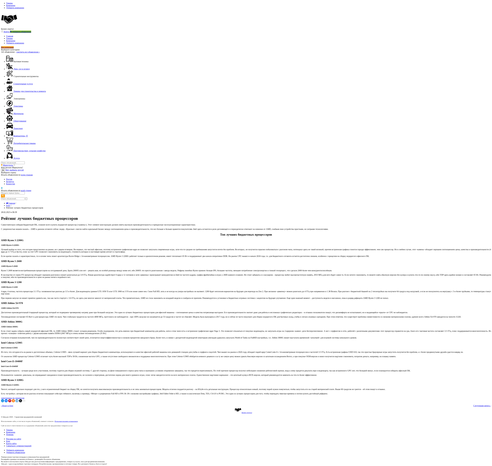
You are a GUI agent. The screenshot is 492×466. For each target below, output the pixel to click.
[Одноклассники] (13, 400)
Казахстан (10, 184)
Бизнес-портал (247, 413)
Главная (9, 36)
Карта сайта (11, 443)
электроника (6, 398)
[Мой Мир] (2, 400)
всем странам (27, 175)
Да (3, 170)
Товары (9, 3)
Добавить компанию (15, 8)
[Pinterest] (9, 400)
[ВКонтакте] (6, 400)
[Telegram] (16, 400)
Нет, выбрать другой (15, 170)
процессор (19, 398)
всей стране (26, 190)
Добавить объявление (15, 452)
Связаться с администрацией (18, 446)
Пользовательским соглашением (66, 421)
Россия (9, 179)
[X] (20, 400)
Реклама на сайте (13, 439)
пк (14, 398)
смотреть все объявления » (28, 52)
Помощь (9, 434)
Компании (10, 5)
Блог (8, 441)
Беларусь (10, 181)
